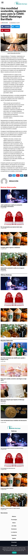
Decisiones (14, 529)
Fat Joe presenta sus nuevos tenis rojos (11, 227)
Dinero (14, 522)
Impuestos (14, 535)
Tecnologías (14, 519)
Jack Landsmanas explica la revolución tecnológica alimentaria (11, 205)
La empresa (14, 532)
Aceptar (14, 552)
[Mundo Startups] (21, 3)
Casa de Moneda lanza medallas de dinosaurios (14, 420)
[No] (26, 550)
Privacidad (14, 542)
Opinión (14, 538)
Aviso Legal (14, 545)
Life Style (14, 526)
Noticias (14, 516)
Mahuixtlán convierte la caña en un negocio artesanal (10, 508)
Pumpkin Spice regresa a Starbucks (10, 247)
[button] (2, 2)
